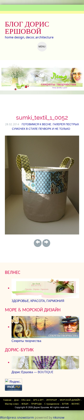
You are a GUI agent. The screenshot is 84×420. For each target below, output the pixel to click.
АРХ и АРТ (38, 399)
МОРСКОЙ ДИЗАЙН (70, 399)
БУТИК (65, 403)
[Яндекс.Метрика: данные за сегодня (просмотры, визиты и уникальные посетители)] (13, 382)
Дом (16, 399)
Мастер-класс (12, 403)
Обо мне (25, 399)
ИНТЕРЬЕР (51, 399)
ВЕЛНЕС (75, 403)
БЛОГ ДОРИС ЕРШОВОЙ (27, 28)
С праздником (51, 403)
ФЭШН (24, 403)
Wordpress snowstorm (17, 417)
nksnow (58, 417)
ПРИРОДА (36, 403)
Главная (7, 399)
